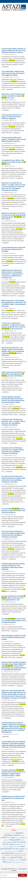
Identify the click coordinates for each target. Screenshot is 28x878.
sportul (14, 857)
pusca (9, 862)
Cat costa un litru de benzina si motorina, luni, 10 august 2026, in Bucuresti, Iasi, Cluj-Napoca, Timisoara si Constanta (13, 450)
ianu (22, 846)
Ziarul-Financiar (16, 357)
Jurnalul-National (16, 77)
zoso (8, 855)
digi (20, 857)
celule (24, 857)
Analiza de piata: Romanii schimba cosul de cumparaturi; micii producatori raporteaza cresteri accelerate (13, 566)
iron (14, 842)
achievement (7, 842)
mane (23, 859)
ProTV (14, 166)
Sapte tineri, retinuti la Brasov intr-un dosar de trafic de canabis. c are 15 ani (13, 96)
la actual (21, 842)
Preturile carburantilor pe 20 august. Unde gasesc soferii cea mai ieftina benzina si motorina (14, 139)
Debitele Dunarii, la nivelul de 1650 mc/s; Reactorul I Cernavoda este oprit (13, 798)
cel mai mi (8, 833)
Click (13, 641)
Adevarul (14, 54)
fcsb (4, 860)
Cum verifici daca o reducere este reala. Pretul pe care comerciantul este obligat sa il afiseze (13, 73)
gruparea (19, 862)
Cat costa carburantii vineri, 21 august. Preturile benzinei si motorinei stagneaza (12, 116)
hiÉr (14, 862)
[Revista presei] (13, 10)
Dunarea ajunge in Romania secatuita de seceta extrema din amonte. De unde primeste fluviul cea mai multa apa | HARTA (13, 399)
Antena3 (14, 253)
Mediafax (14, 99)
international (7, 853)
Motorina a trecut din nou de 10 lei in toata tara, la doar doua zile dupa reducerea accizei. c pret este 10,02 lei (14, 216)
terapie (16, 849)
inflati (4, 837)
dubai (23, 837)
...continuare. (5, 66)
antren (17, 835)
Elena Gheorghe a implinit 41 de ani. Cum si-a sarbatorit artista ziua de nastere (14, 637)
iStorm (16, 869)
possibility (17, 859)
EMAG (14, 830)
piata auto (19, 844)
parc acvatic (14, 851)
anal (13, 837)
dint (5, 862)
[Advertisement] (14, 28)
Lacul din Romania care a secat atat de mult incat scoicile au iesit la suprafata (13, 249)
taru (11, 840)
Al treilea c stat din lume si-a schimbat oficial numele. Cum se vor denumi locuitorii (14, 620)
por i (23, 862)
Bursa (14, 308)
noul (21, 851)
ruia (22, 840)
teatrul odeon (8, 844)
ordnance (18, 837)
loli (9, 837)
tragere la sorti (14, 846)
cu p (7, 859)
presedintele (7, 848)
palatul (17, 840)
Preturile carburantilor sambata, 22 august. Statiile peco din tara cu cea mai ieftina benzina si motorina (14, 50)
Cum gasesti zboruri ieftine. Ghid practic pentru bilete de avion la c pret (14, 162)
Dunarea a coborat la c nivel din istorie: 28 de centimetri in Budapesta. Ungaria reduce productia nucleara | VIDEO (13, 772)
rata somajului (15, 855)
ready (11, 860)
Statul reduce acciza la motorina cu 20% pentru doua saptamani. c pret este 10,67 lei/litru (13, 374)
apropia (19, 833)
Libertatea (15, 192)
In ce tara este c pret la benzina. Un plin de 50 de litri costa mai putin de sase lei (13, 510)
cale (4, 857)
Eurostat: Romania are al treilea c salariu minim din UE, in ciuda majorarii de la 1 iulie (14, 598)
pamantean (19, 853)
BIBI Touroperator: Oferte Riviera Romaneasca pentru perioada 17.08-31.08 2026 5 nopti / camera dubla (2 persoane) (14, 303)
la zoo (23, 855)
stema (8, 857)
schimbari (8, 835)
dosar (22, 849)
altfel (13, 833)
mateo (22, 835)
